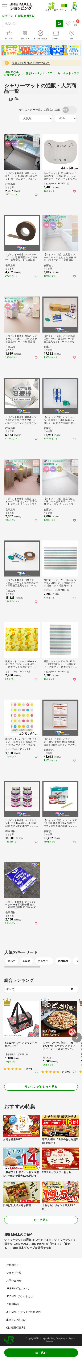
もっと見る (41, 1220)
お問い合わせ (13, 1280)
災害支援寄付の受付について (31, 63)
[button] (76, 1037)
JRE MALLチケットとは (19, 1296)
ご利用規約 (12, 1304)
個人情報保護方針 (16, 1327)
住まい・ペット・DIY (39, 73)
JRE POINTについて (17, 1288)
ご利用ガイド (13, 1264)
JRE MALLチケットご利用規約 (23, 1312)
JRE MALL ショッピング (12, 73)
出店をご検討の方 (16, 1319)
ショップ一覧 (13, 1272)
